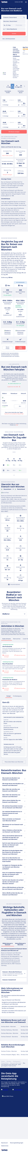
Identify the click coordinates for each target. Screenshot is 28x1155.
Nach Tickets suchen (7, 155)
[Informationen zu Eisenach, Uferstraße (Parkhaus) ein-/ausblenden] (25, 973)
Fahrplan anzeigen (7, 174)
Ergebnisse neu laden (12, 386)
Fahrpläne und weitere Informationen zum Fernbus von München (14, 1011)
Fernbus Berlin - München (8, 1026)
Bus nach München (15, 1063)
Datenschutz (4, 1146)
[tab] (7, 91)
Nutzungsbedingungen (16, 1143)
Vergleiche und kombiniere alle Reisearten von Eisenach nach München (14, 1003)
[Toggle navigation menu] (26, 2)
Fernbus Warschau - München (9, 1033)
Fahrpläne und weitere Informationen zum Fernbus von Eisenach (14, 1007)
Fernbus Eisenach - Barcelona (9, 1036)
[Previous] (3, 459)
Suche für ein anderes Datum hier (14, 413)
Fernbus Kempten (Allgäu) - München (11, 1054)
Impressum (4, 1143)
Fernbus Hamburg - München (9, 1030)
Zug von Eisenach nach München (11, 1000)
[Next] (24, 86)
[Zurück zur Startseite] (4, 2)
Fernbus (9, 1061)
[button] (8, 25)
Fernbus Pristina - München (9, 1051)
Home (3, 1061)
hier (17, 425)
